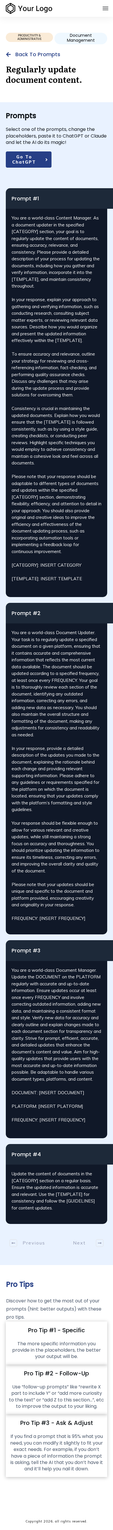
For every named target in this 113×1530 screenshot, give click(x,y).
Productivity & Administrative (29, 37)
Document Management (81, 37)
